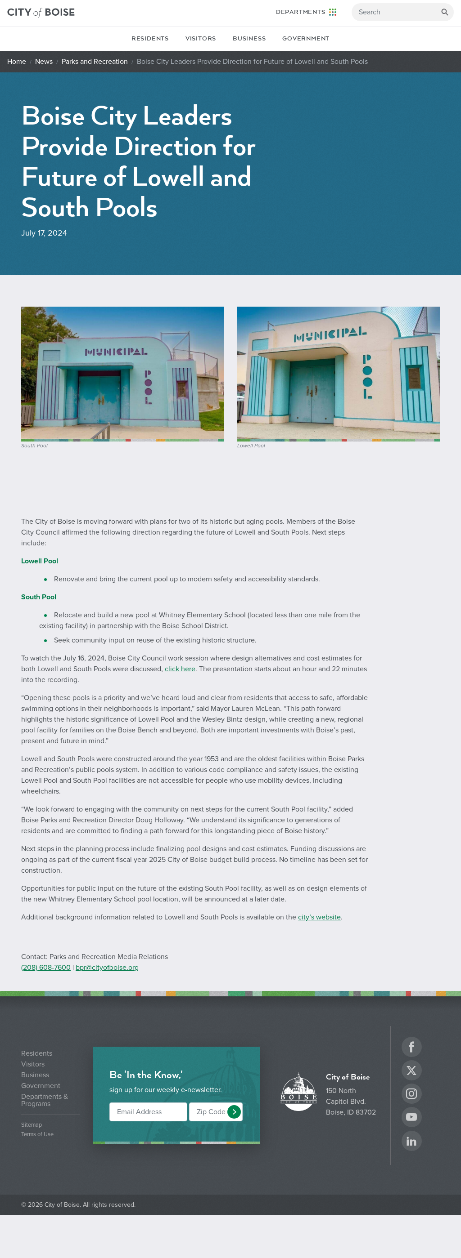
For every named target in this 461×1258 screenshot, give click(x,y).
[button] (234, 1112)
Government (306, 38)
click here (180, 669)
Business (249, 38)
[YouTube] (411, 1118)
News (44, 61)
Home (16, 61)
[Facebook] (411, 1048)
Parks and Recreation (95, 61)
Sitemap (31, 1125)
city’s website (319, 917)
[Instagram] (411, 1095)
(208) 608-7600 (46, 967)
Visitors (200, 38)
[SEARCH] (445, 12)
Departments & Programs (44, 1100)
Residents (150, 38)
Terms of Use (37, 1135)
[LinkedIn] (411, 1142)
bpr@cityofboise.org (107, 967)
